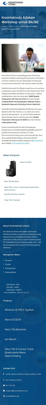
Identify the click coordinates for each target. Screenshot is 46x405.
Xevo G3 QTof (25, 162)
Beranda (8, 260)
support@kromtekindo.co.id (16, 391)
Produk (8, 264)
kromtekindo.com (12, 396)
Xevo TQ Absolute (11, 181)
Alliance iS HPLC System (19, 310)
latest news (13, 26)
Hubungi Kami (10, 272)
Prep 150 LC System (12, 200)
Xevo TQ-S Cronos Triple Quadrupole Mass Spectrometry (21, 188)
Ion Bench (10, 339)
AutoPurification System (14, 194)
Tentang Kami (10, 268)
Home (4, 26)
